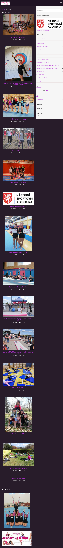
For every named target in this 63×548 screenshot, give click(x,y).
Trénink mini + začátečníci (18, 468)
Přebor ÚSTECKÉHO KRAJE (18, 252)
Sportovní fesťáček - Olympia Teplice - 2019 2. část (18, 352)
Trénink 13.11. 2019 (18, 388)
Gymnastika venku (18, 151)
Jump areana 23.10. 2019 (18, 182)
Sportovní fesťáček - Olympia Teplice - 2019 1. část (18, 319)
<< (38, 90)
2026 (47, 90)
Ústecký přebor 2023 (18, 478)
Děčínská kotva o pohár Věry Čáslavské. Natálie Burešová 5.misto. (18, 83)
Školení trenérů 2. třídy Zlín (18, 287)
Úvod (3, 9)
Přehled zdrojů (39, 99)
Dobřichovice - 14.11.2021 (18, 119)
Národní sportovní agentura (18, 206)
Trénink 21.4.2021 (18, 434)
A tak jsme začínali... (18, 37)
